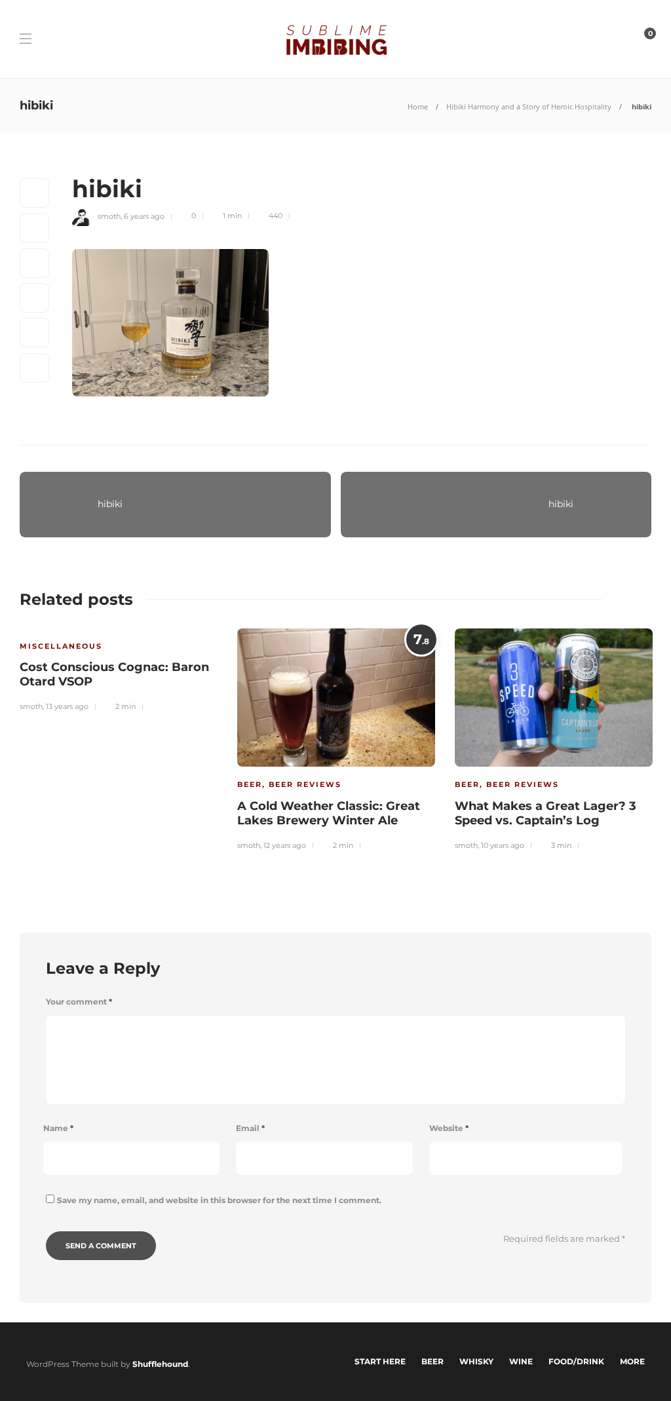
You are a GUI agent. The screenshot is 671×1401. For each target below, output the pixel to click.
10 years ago (502, 845)
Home (418, 106)
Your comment (79, 1002)
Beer (249, 784)
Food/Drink (576, 1361)
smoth (109, 215)
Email (250, 1128)
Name (58, 1128)
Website (449, 1128)
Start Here (380, 1361)
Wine (521, 1361)
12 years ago (284, 845)
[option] (118, 668)
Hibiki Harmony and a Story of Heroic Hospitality (528, 106)
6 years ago (144, 215)
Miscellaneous (61, 646)
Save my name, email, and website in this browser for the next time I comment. (219, 1200)
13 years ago (67, 706)
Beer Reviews (305, 784)
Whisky (476, 1361)
